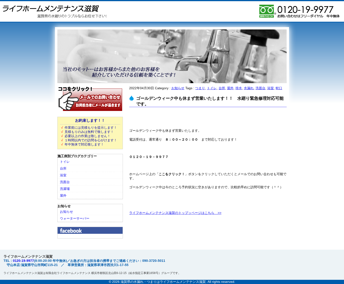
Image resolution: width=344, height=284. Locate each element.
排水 (238, 88)
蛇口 (279, 88)
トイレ (212, 88)
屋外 (230, 88)
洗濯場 (65, 189)
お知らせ (177, 88)
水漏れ (249, 88)
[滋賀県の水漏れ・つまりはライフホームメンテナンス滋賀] (54, 20)
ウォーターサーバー (74, 218)
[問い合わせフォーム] (90, 110)
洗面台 (260, 88)
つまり (200, 88)
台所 (222, 88)
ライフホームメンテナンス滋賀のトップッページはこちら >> (175, 213)
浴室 (270, 88)
